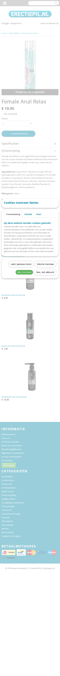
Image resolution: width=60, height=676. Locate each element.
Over (38, 214)
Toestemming (13, 214)
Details (28, 214)
